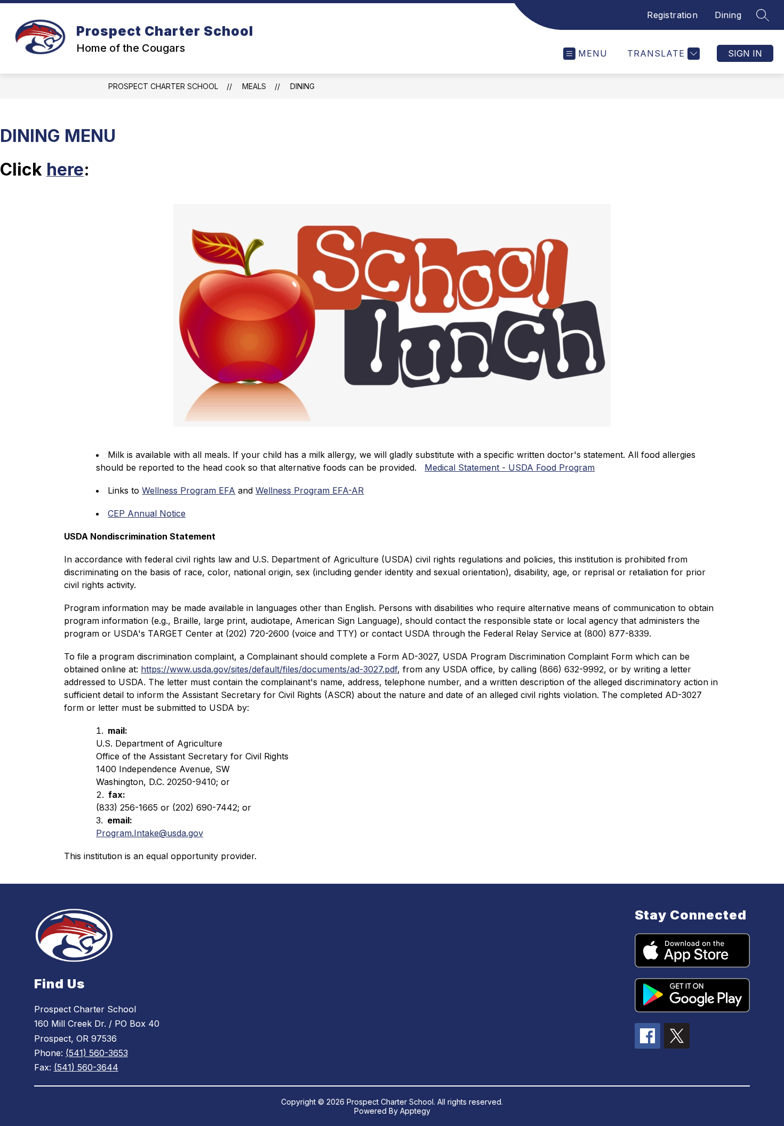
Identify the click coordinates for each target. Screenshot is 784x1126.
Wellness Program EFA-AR (309, 490)
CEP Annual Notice (147, 513)
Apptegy (415, 1110)
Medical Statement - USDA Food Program (510, 467)
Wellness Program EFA (188, 490)
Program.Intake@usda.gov (149, 833)
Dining (728, 15)
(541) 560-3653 (97, 1053)
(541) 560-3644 (86, 1067)
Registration (672, 15)
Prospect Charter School (163, 86)
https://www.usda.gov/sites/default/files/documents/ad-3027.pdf (269, 669)
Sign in (745, 53)
